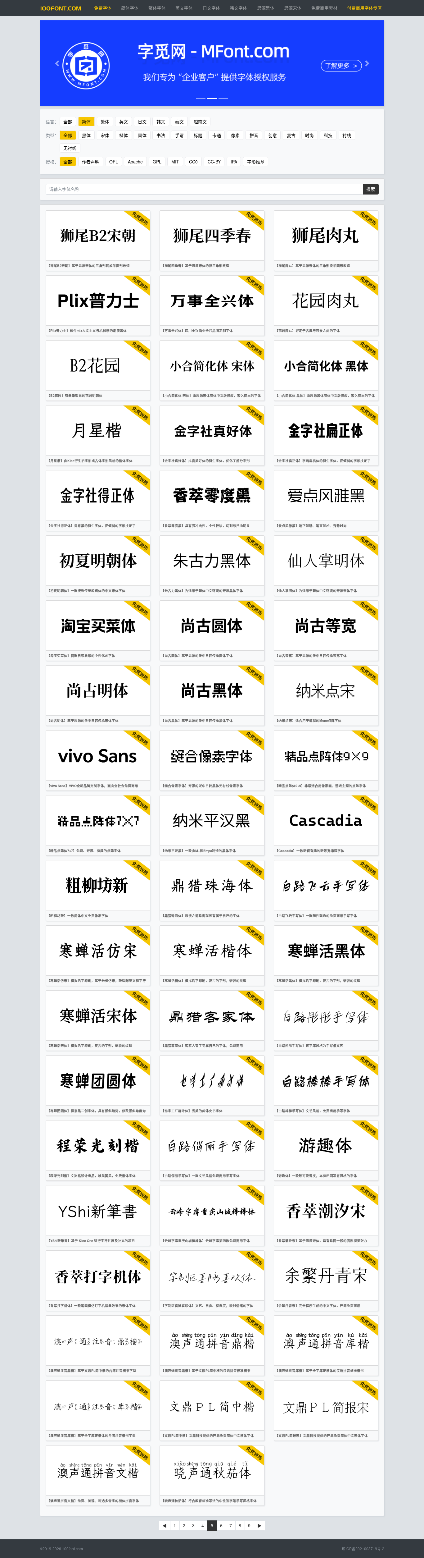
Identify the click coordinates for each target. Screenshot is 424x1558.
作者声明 (90, 161)
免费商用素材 (324, 8)
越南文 (200, 121)
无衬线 (69, 148)
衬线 (346, 135)
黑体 (86, 135)
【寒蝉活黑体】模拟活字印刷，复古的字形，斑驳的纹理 (317, 980)
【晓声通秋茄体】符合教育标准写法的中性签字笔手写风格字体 (209, 1500)
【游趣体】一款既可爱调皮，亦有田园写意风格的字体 (316, 1175)
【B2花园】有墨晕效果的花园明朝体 (74, 395)
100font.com (72, 1548)
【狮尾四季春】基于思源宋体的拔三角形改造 (195, 265)
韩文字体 (238, 8)
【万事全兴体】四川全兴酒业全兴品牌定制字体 (197, 330)
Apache (135, 161)
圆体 (142, 135)
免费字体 (102, 8)
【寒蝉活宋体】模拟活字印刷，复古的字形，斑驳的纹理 (89, 1045)
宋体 (105, 135)
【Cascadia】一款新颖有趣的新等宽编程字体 (309, 850)
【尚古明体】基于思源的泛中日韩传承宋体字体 (83, 720)
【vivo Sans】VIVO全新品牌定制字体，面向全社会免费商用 (92, 785)
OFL (113, 161)
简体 (86, 121)
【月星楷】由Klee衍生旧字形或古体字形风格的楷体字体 (90, 460)
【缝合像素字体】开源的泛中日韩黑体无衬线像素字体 (202, 785)
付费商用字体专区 (364, 8)
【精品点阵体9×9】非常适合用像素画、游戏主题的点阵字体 (320, 785)
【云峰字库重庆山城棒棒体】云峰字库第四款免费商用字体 (205, 1240)
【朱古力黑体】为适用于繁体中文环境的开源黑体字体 (202, 590)
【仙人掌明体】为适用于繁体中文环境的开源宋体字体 (316, 590)
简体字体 (129, 8)
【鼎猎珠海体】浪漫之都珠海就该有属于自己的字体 (200, 915)
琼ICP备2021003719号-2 (363, 1548)
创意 (272, 135)
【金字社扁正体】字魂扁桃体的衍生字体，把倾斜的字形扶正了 (323, 460)
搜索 (370, 189)
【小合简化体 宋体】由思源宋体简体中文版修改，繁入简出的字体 (211, 395)
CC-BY (214, 161)
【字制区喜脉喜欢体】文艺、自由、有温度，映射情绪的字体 (207, 1305)
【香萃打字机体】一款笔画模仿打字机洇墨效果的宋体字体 (91, 1305)
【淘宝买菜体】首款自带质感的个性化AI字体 (81, 655)
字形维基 (255, 161)
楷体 (123, 135)
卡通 (216, 135)
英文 (123, 121)
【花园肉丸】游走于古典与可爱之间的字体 (307, 330)
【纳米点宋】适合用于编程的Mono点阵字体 (308, 720)
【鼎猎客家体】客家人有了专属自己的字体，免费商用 (202, 1045)
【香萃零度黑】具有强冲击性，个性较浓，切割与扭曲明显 (205, 525)
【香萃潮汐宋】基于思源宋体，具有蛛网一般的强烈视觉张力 (321, 1240)
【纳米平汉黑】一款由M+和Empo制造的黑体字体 (198, 850)
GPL (157, 161)
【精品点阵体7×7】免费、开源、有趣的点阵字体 (84, 850)
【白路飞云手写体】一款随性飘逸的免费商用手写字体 (316, 915)
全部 (67, 121)
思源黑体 (265, 8)
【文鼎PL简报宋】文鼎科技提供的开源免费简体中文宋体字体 (321, 1435)
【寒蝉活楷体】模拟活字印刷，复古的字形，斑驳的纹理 (203, 980)
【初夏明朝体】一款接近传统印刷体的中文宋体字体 (86, 590)
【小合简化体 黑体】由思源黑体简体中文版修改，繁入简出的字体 (325, 395)
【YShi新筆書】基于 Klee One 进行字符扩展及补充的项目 (91, 1240)
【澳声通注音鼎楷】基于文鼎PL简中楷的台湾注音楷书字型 (91, 1370)
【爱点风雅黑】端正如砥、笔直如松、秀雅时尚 (311, 525)
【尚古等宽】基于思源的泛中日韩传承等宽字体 (311, 655)
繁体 (105, 121)
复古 (291, 135)
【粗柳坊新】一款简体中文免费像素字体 (77, 915)
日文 (142, 121)
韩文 (160, 121)
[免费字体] (61, 8)
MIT (175, 161)
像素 (235, 135)
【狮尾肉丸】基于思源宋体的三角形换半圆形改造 (312, 265)
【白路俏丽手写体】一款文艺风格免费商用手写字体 (200, 1175)
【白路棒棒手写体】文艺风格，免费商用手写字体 (312, 1110)
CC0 (193, 161)
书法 (160, 135)
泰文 (179, 121)
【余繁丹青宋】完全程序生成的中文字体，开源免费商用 (317, 1305)
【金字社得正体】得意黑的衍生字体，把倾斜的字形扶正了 (91, 525)
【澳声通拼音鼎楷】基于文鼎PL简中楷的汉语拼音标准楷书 (205, 1370)
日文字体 (211, 8)
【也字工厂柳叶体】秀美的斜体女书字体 (192, 1110)
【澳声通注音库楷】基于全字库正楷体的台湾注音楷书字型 (91, 1435)
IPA (234, 161)
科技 (328, 135)
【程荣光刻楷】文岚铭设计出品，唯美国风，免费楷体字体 (91, 1175)
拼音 (254, 135)
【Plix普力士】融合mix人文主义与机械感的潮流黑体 (87, 330)
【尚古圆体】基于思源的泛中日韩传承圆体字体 (197, 655)
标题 (198, 135)
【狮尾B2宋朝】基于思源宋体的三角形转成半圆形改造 (88, 265)
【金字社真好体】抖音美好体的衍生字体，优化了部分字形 (205, 460)
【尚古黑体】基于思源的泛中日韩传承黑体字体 (197, 720)
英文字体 (184, 8)
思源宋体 (292, 8)
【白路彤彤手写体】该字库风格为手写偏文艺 (309, 1045)
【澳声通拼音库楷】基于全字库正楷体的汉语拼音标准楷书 (319, 1370)
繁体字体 (157, 8)
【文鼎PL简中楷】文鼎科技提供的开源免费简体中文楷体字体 (207, 1435)
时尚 (309, 135)
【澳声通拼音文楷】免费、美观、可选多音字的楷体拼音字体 (93, 1500)
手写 (179, 135)
